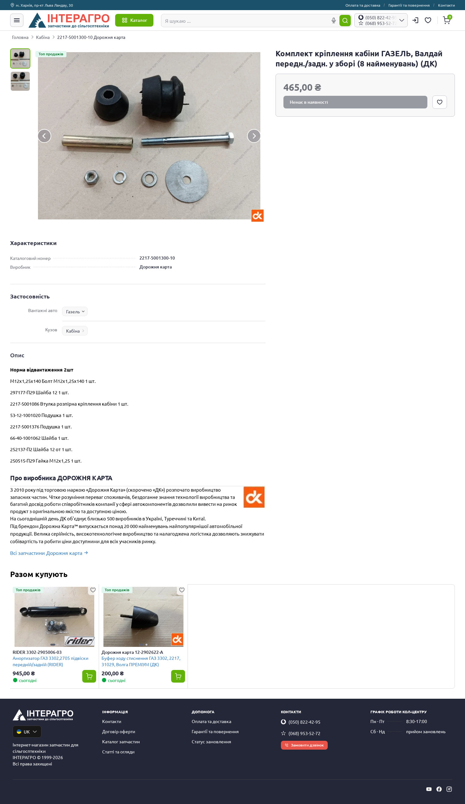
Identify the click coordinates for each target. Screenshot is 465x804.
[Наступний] (254, 135)
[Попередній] (44, 135)
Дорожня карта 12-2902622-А (132, 652)
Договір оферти (118, 731)
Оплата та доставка (362, 5)
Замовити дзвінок (307, 745)
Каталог (138, 20)
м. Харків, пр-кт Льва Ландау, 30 (44, 5)
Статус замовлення (211, 741)
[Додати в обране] (439, 102)
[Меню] (16, 20)
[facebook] (439, 789)
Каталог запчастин (121, 741)
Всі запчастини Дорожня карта (46, 552)
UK (27, 731)
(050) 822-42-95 (304, 722)
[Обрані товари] (429, 20)
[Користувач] (415, 20)
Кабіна (43, 37)
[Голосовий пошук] (334, 20)
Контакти (446, 5)
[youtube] (429, 789)
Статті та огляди (118, 751)
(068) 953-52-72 (304, 733)
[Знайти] (345, 20)
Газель (73, 311)
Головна (20, 37)
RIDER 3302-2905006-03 (37, 652)
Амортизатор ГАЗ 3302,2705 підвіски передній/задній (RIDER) (50, 661)
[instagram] (449, 789)
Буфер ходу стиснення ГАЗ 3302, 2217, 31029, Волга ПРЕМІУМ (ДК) (141, 661)
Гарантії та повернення (409, 5)
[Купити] (89, 676)
